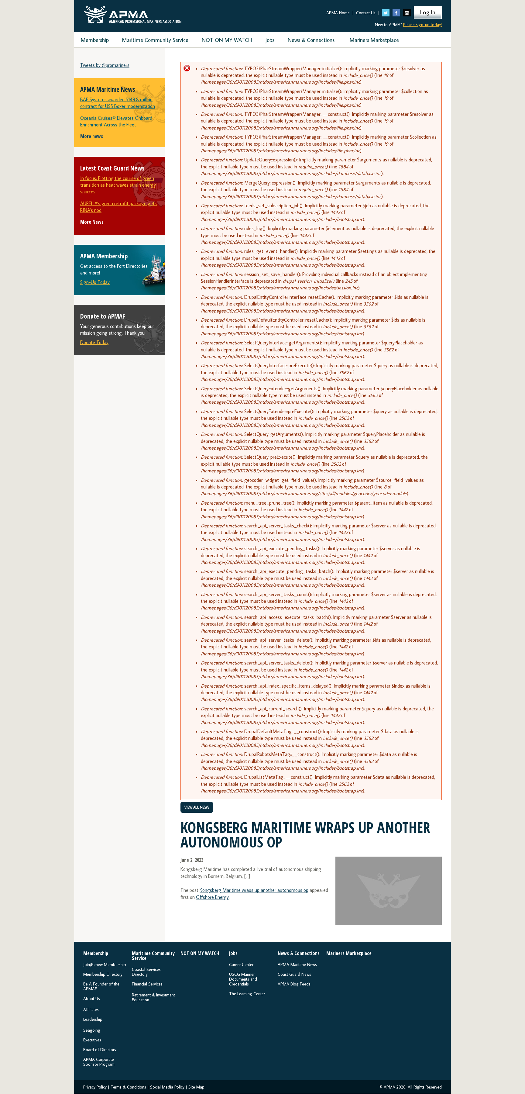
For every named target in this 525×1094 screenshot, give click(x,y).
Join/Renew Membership (104, 964)
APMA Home (338, 13)
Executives (92, 1040)
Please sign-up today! (422, 24)
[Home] (132, 13)
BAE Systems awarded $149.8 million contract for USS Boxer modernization (117, 102)
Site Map (196, 1087)
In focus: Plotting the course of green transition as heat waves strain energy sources (118, 185)
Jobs (269, 39)
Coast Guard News (294, 974)
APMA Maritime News (297, 964)
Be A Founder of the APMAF (101, 986)
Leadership (92, 1019)
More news (91, 136)
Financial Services (147, 984)
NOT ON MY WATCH (227, 39)
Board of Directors (99, 1049)
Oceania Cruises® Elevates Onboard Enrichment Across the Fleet (116, 121)
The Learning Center (247, 993)
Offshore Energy (212, 897)
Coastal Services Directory (146, 972)
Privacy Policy (95, 1087)
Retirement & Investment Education (153, 997)
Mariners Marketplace (374, 39)
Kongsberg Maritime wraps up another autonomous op (254, 890)
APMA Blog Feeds (294, 984)
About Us (91, 998)
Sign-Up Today (95, 282)
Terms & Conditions (128, 1087)
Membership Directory (102, 974)
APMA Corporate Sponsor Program (99, 1062)
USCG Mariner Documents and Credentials (243, 979)
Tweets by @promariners (104, 65)
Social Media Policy (167, 1087)
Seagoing (91, 1030)
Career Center (241, 964)
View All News (196, 807)
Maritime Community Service (155, 39)
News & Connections (311, 39)
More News (92, 222)
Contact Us (366, 13)
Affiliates (91, 1009)
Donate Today (94, 342)
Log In (427, 12)
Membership (95, 39)
